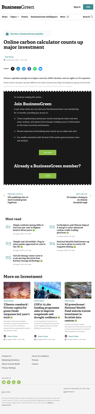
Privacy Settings (9, 368)
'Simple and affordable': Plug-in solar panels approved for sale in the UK (29, 244)
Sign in (77, 7)
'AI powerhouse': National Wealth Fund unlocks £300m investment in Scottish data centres (77, 312)
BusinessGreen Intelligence (44, 16)
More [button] (63, 16)
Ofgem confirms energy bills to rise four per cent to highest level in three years (28, 228)
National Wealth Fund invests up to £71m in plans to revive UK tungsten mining (73, 244)
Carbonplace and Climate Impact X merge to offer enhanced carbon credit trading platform (73, 229)
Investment (9, 301)
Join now (48, 152)
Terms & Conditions (40, 356)
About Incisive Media (11, 364)
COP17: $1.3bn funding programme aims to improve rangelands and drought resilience (46, 311)
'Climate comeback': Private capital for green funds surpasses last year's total (17, 311)
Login (47, 175)
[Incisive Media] (6, 391)
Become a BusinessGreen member (26, 34)
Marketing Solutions (10, 360)
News (5, 16)
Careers (35, 364)
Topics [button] (13, 16)
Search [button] (86, 16)
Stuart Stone (12, 336)
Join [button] (88, 7)
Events (24, 16)
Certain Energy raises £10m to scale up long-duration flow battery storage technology (28, 258)
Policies (35, 360)
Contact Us (6, 356)
